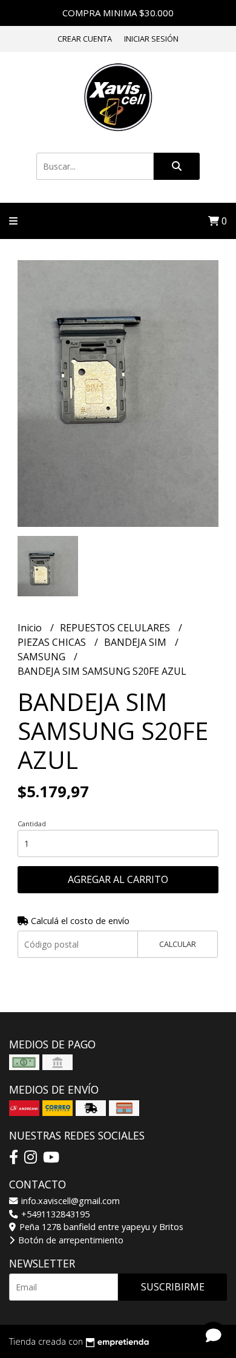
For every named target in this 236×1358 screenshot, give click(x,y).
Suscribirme (173, 1286)
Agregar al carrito (118, 879)
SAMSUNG (43, 656)
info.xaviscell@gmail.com (69, 1201)
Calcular (177, 944)
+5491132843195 (54, 1214)
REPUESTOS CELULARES (116, 627)
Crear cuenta (84, 38)
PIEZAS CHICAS (53, 642)
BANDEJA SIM (136, 642)
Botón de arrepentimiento (69, 1240)
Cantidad (32, 823)
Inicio (31, 627)
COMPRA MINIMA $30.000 (118, 13)
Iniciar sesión (151, 38)
